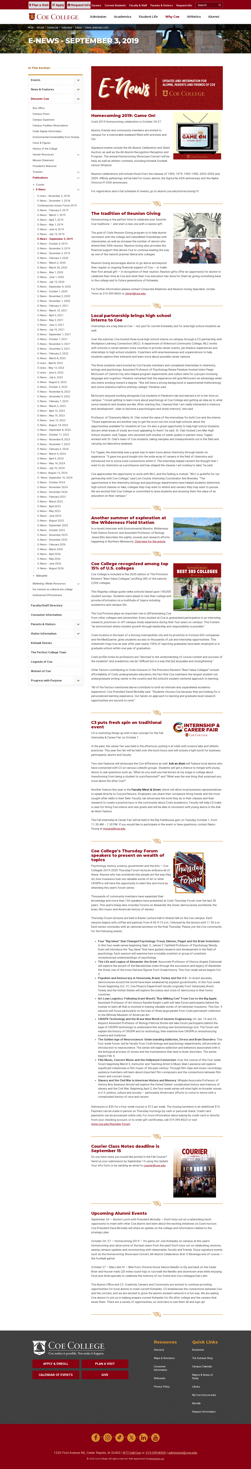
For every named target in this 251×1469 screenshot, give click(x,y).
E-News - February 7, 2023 (52, 401)
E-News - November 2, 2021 (53, 344)
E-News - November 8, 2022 (53, 391)
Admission (98, 16)
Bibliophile (41, 575)
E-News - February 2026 (51, 544)
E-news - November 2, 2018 (53, 195)
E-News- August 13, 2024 (52, 472)
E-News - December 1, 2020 (53, 301)
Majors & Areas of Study (202, 1376)
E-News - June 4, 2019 (50, 229)
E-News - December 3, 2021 (53, 348)
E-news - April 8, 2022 (50, 363)
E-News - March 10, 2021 (52, 310)
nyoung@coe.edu (114, 828)
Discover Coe (52, 27)
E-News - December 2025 (52, 539)
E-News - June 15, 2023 (51, 420)
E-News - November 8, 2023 (53, 439)
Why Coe (172, 16)
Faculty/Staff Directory (46, 605)
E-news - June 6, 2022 (50, 372)
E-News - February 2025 (51, 496)
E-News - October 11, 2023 (53, 434)
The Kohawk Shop (202, 1358)
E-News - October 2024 (51, 482)
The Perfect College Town (48, 652)
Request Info (80, 5)
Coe (31, 27)
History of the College (45, 148)
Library (196, 1386)
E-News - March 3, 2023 (51, 406)
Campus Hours (41, 113)
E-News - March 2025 (50, 501)
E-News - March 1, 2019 (51, 215)
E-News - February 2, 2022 (52, 353)
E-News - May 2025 (49, 511)
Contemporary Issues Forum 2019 (57, 205)
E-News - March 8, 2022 (51, 358)
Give (104, 1375)
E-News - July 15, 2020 (51, 281)
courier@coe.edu (154, 1165)
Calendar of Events (56, 1375)
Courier (40, 184)
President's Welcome (45, 166)
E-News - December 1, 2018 (53, 200)
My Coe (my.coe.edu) (204, 1395)
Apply (59, 5)
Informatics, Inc (156, 1458)
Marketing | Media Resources (49, 583)
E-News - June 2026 (49, 563)
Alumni (213, 16)
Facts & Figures (42, 142)
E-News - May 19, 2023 (51, 415)
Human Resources (43, 154)
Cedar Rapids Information (47, 131)
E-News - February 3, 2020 (52, 258)
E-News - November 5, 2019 (53, 248)
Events (35, 80)
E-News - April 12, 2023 (51, 410)
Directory (159, 1349)
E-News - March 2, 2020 (51, 262)
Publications (66, 27)
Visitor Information (44, 633)
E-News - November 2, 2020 (53, 296)
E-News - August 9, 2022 (52, 382)
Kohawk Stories (41, 643)
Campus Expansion (43, 119)
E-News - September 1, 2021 (54, 334)
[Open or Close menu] (78, 80)
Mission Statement (43, 160)
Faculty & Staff (138, 5)
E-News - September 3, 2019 (96, 27)
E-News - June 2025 (49, 515)
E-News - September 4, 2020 (54, 286)
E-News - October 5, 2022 (52, 386)
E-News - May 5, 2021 (50, 320)
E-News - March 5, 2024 (51, 453)
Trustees (38, 171)
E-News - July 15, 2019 (51, 234)
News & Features (42, 89)
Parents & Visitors (161, 5)
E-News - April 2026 (49, 554)
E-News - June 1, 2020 (50, 277)
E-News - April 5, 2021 (50, 315)
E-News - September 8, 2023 (54, 429)
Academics (122, 16)
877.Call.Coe (132, 1453)
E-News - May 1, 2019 (50, 224)
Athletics (194, 16)
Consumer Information (46, 614)
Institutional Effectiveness (47, 595)
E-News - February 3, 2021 (52, 305)
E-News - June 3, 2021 (50, 324)
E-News (78, 27)
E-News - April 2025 (49, 506)
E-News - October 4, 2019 (52, 243)
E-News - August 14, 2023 (52, 425)
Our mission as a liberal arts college (53, 589)
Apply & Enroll (55, 1364)
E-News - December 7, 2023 (53, 444)
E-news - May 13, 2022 (50, 367)
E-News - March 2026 (50, 549)
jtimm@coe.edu (135, 293)
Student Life (148, 16)
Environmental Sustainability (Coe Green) (55, 137)
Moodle (196, 1403)
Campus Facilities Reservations (50, 125)
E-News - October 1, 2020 (52, 291)
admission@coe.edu (182, 1453)
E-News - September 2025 (52, 525)
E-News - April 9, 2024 (50, 458)
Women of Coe (41, 671)
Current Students (115, 5)
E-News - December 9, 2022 (53, 396)
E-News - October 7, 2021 (52, 339)
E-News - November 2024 (52, 487)
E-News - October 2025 (51, 530)
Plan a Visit (39, 5)
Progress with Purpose (46, 680)
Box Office (39, 108)
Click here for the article (150, 541)
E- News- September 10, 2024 (54, 477)
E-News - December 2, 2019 (53, 253)
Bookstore (198, 1349)
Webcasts (159, 1378)
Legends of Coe (41, 661)
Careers (96, 5)
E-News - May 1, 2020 (50, 272)
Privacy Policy (162, 1386)
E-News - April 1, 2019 (50, 219)
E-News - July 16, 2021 (51, 329)
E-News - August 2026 (50, 568)
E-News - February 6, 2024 (52, 449)
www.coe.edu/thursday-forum (110, 1124)
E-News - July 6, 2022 (50, 377)
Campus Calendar (202, 1366)
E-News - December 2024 (52, 492)
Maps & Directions (164, 1358)
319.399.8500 (156, 1453)
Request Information (203, 1411)
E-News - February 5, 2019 (52, 210)
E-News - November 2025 (52, 535)
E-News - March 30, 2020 (52, 267)
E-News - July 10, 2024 (51, 468)
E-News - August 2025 (50, 520)
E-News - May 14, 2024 (51, 463)
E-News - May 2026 (49, 558)
